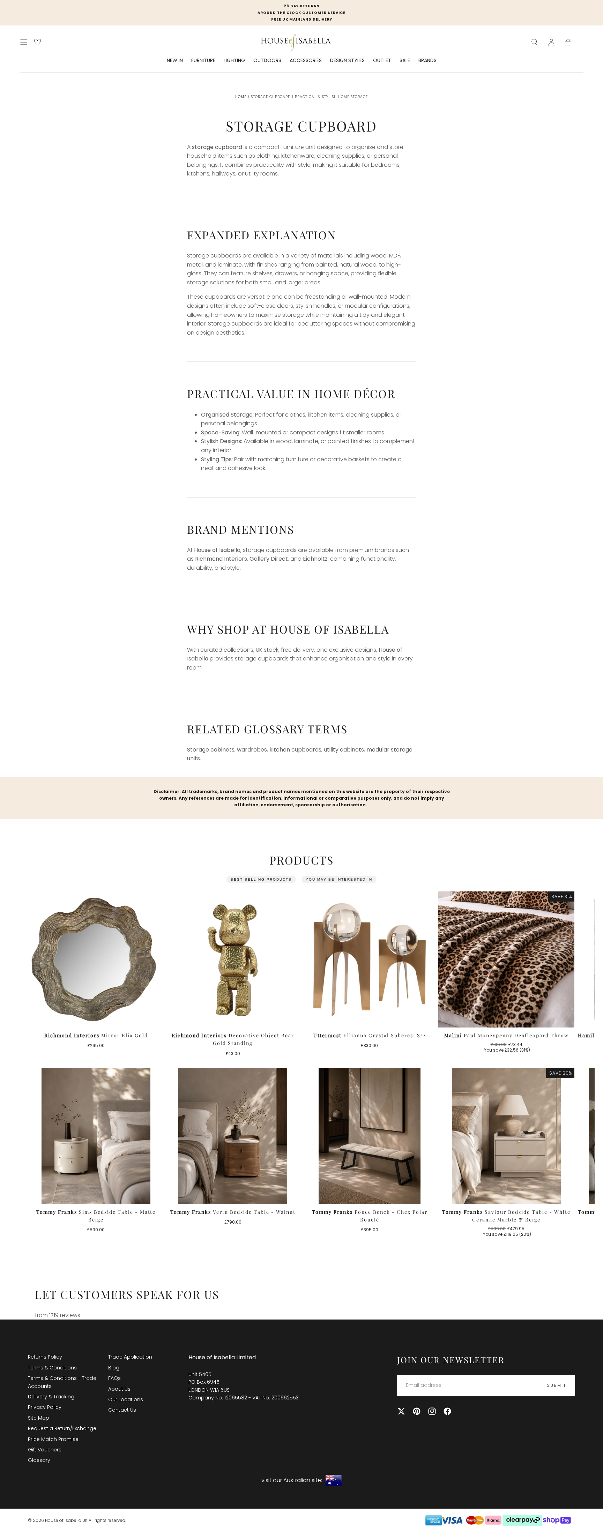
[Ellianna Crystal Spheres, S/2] (370, 959)
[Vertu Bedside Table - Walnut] (233, 1136)
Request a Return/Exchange (62, 1428)
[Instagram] (432, 1411)
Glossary (39, 1460)
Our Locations (125, 1399)
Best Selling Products (261, 879)
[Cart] (568, 42)
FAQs (114, 1378)
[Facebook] (447, 1411)
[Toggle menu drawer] (24, 42)
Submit (556, 1385)
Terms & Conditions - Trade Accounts (62, 1382)
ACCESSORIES (306, 61)
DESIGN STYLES (347, 61)
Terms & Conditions (52, 1367)
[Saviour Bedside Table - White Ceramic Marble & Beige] (506, 1136)
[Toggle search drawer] (534, 42)
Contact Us (122, 1409)
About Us (119, 1388)
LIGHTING (234, 61)
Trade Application (130, 1356)
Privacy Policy (44, 1407)
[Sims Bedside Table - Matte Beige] (96, 1136)
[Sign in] (551, 42)
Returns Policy (45, 1356)
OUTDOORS (267, 61)
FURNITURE (203, 61)
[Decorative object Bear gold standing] (233, 959)
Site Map (38, 1417)
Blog (113, 1367)
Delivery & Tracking (51, 1396)
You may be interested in (339, 879)
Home (240, 96)
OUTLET (382, 61)
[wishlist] (38, 42)
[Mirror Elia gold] (96, 959)
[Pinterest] (416, 1411)
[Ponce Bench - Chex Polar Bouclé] (370, 1136)
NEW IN (175, 61)
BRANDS (427, 61)
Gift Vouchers (44, 1449)
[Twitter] (401, 1411)
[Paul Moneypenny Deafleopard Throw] (506, 959)
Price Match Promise (53, 1439)
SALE (405, 61)
